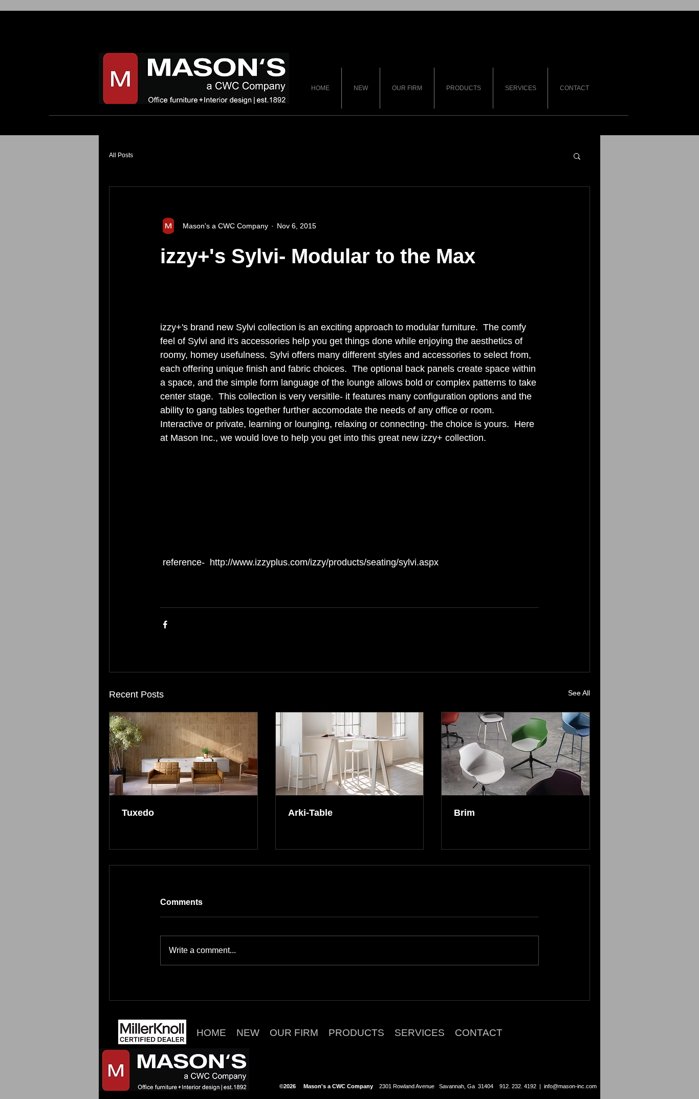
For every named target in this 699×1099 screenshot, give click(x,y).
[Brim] (515, 753)
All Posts (121, 155)
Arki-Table (310, 813)
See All (579, 693)
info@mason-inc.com (570, 1086)
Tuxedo (138, 813)
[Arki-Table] (350, 753)
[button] (577, 156)
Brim (464, 813)
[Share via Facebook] (165, 624)
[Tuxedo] (183, 753)
